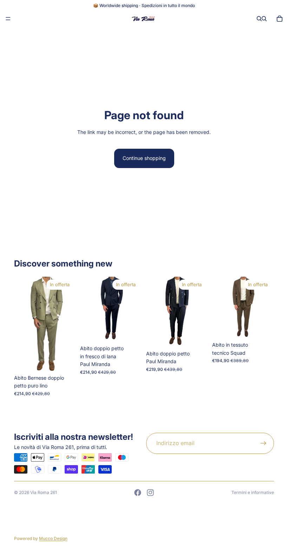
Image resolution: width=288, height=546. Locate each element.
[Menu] (8, 19)
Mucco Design (53, 538)
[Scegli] (65, 360)
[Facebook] (137, 492)
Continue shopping (144, 158)
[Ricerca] (259, 18)
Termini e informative (252, 492)
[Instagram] (150, 492)
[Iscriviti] (263, 443)
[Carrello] (279, 18)
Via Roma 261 (43, 492)
